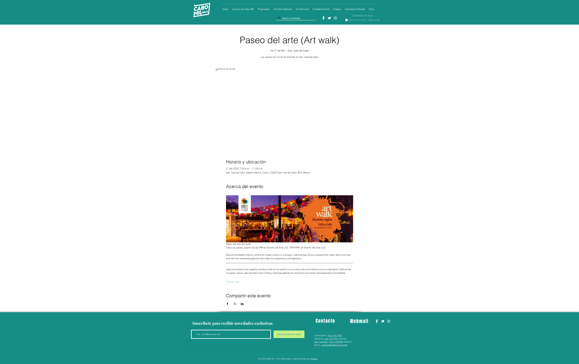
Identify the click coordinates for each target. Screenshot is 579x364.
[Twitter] (329, 18)
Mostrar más (232, 282)
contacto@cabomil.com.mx (334, 345)
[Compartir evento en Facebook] (227, 304)
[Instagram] (335, 18)
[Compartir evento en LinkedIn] (242, 304)
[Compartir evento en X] (234, 304)
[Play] (347, 20)
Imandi (314, 359)
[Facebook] (323, 18)
